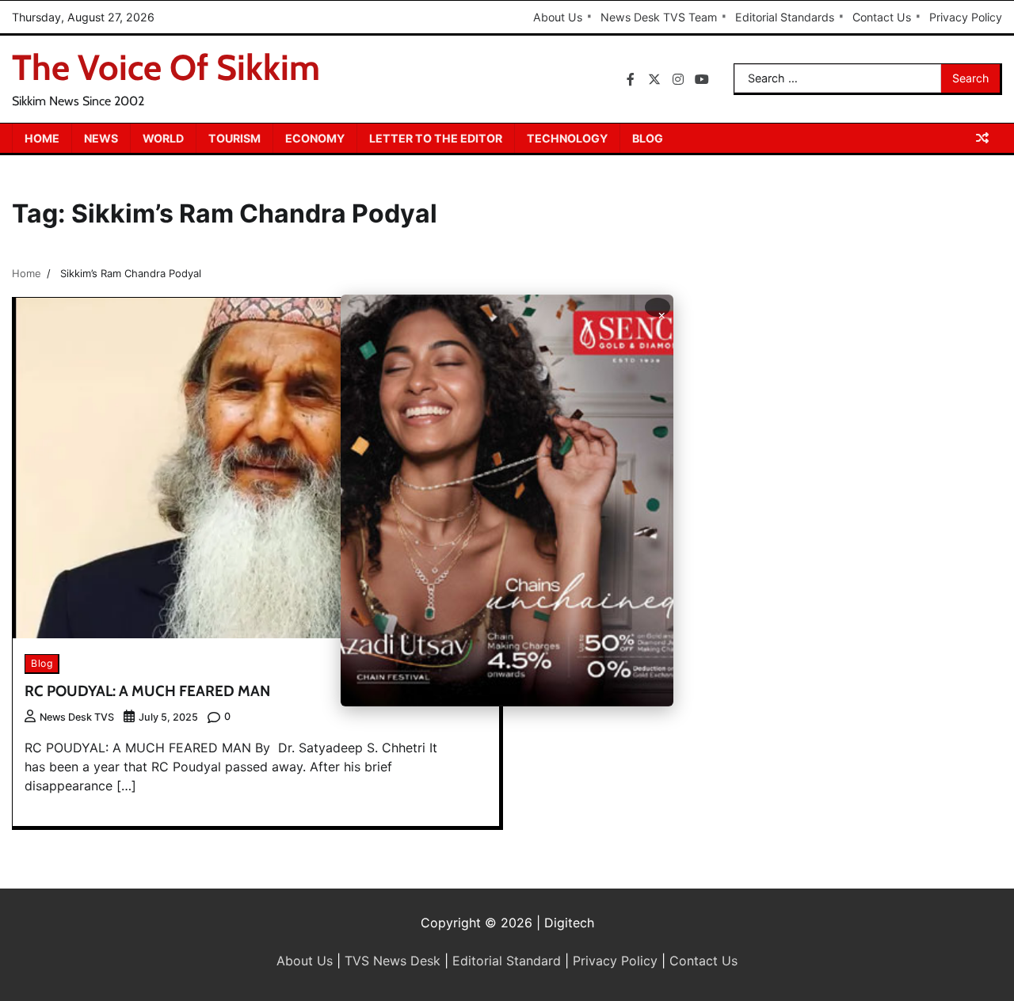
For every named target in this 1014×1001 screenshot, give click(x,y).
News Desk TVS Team (658, 17)
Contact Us (881, 17)
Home (42, 138)
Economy (315, 138)
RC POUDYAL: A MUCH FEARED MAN (147, 691)
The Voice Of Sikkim (166, 67)
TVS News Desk (392, 961)
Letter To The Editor (435, 138)
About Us (557, 17)
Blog (647, 138)
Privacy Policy (965, 17)
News (101, 138)
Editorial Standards (784, 17)
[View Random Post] (982, 138)
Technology (567, 138)
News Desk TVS (77, 717)
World (163, 138)
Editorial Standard (506, 961)
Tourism (234, 138)
